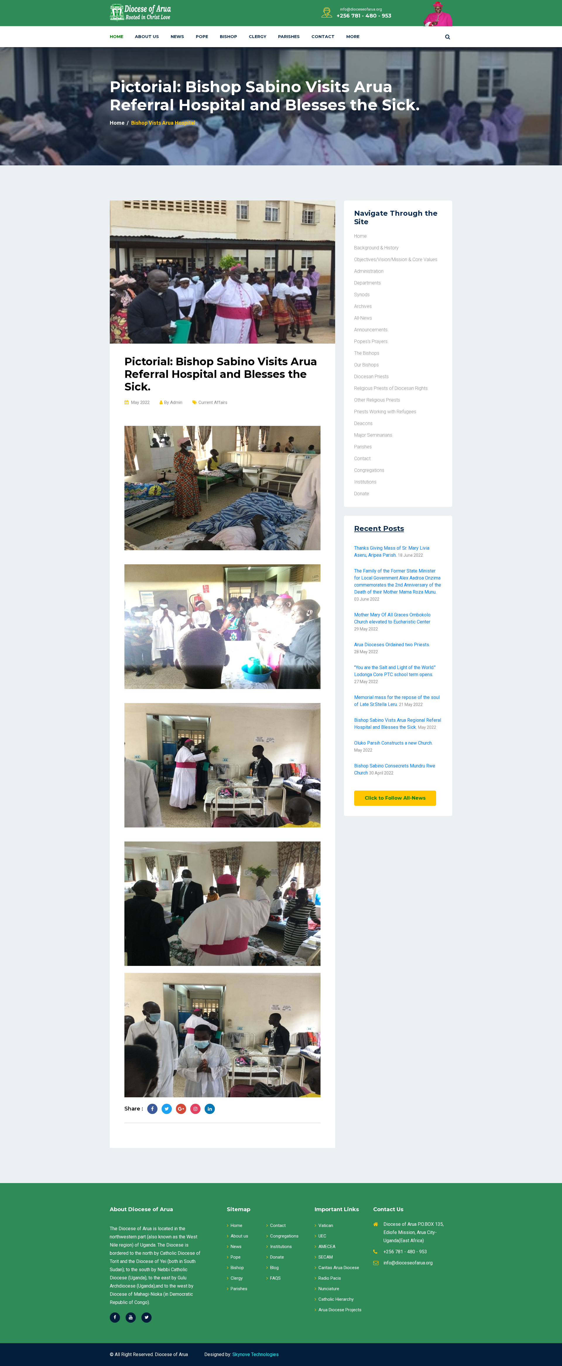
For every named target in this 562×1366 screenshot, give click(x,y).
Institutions (365, 482)
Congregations (369, 470)
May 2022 (140, 402)
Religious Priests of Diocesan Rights (391, 388)
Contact (323, 36)
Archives (363, 306)
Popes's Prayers (371, 341)
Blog (274, 1267)
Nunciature (328, 1288)
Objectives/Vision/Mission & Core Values (395, 259)
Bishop (228, 36)
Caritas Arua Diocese (338, 1267)
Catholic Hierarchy (336, 1299)
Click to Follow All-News (395, 798)
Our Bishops (366, 365)
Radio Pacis (329, 1278)
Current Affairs (212, 402)
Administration (368, 271)
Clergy (257, 36)
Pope (202, 36)
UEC (322, 1236)
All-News (363, 318)
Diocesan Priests (371, 376)
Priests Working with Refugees (385, 411)
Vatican (325, 1225)
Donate (361, 493)
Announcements (371, 329)
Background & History (376, 248)
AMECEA (326, 1246)
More (352, 36)
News (177, 36)
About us (239, 1236)
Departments (367, 283)
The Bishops (366, 353)
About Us (147, 36)
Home (116, 36)
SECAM (325, 1257)
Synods (362, 294)
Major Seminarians (373, 435)
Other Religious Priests (377, 400)
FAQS (275, 1278)
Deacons (363, 423)
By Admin (173, 402)
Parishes (289, 36)
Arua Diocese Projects (339, 1309)
